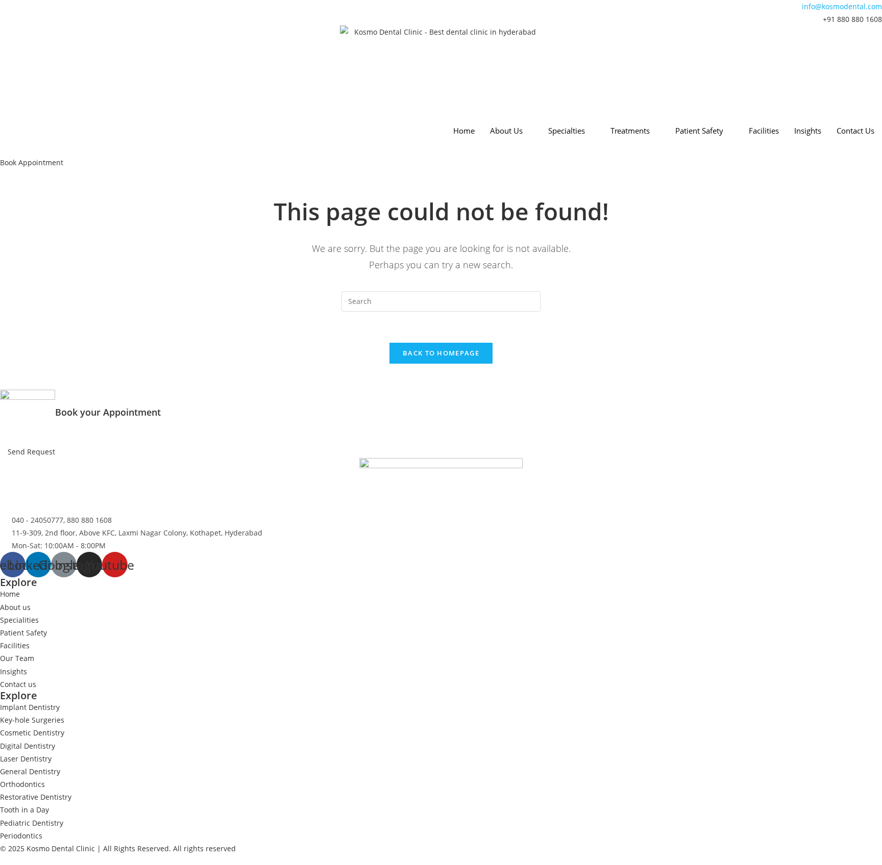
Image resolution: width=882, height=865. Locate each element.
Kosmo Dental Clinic (61, 848)
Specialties (566, 130)
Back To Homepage (441, 353)
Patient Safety (699, 130)
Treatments (630, 130)
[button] (31, 162)
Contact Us (855, 130)
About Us (506, 130)
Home (464, 130)
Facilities (764, 130)
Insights (807, 130)
